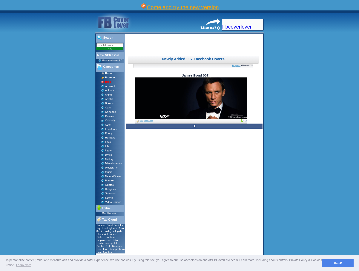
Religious (110, 189)
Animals (109, 90)
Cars (108, 107)
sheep (109, 243)
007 (141, 121)
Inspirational (104, 240)
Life (107, 146)
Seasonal (110, 193)
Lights (108, 150)
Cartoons (110, 111)
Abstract (110, 86)
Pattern (109, 180)
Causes (109, 116)
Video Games (113, 201)
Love (108, 141)
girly (119, 231)
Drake (100, 243)
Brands (109, 103)
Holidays (110, 137)
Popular (236, 65)
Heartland (102, 248)
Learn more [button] (23, 265)
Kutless (101, 225)
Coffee (101, 237)
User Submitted (109, 213)
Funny (109, 133)
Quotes (109, 184)
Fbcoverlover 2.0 (112, 60)
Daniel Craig (148, 121)
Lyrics (108, 154)
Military (109, 159)
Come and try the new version (183, 7)
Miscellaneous (113, 163)
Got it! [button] (338, 262)
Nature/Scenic (113, 176)
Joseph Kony (117, 248)
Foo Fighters (109, 228)
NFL (108, 245)
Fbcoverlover (237, 27)
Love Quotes (104, 251)
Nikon (116, 240)
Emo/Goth (111, 128)
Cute (108, 124)
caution (110, 237)
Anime (109, 94)
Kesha (100, 245)
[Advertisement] (195, 45)
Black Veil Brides (106, 234)
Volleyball (110, 231)
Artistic (109, 98)
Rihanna (117, 245)
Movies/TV (111, 167)
